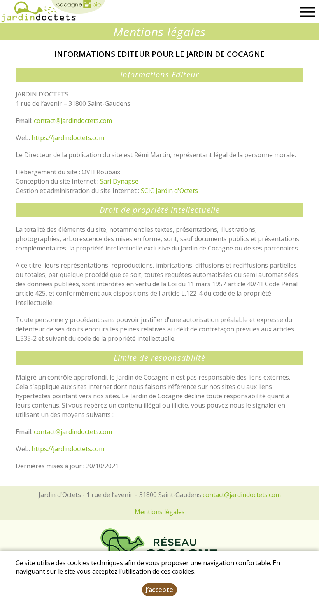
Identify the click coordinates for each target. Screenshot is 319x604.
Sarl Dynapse (119, 181)
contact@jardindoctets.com (73, 120)
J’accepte (159, 589)
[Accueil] (52, 11)
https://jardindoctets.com (68, 137)
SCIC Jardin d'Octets (169, 190)
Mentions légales (160, 512)
